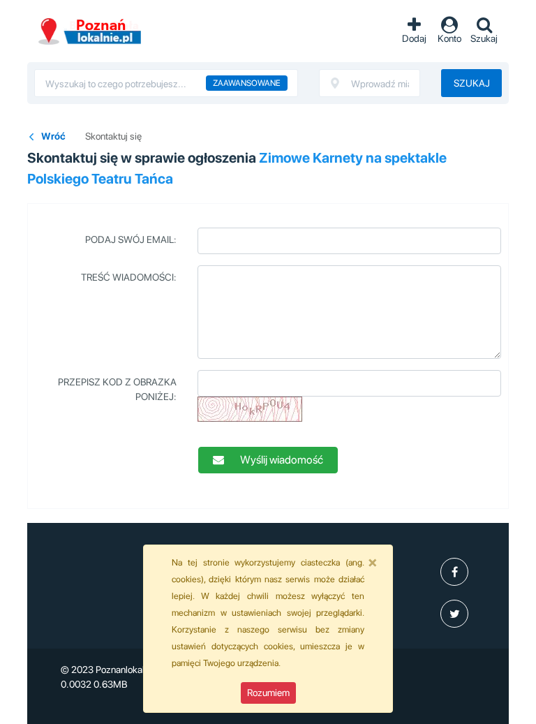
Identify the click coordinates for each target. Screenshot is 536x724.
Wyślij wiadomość (280, 459)
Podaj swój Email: (131, 239)
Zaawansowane (247, 83)
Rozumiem (268, 692)
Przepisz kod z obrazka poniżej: (117, 389)
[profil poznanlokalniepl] (454, 572)
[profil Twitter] (454, 614)
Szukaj (472, 83)
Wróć (53, 136)
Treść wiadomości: (129, 277)
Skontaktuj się (113, 136)
